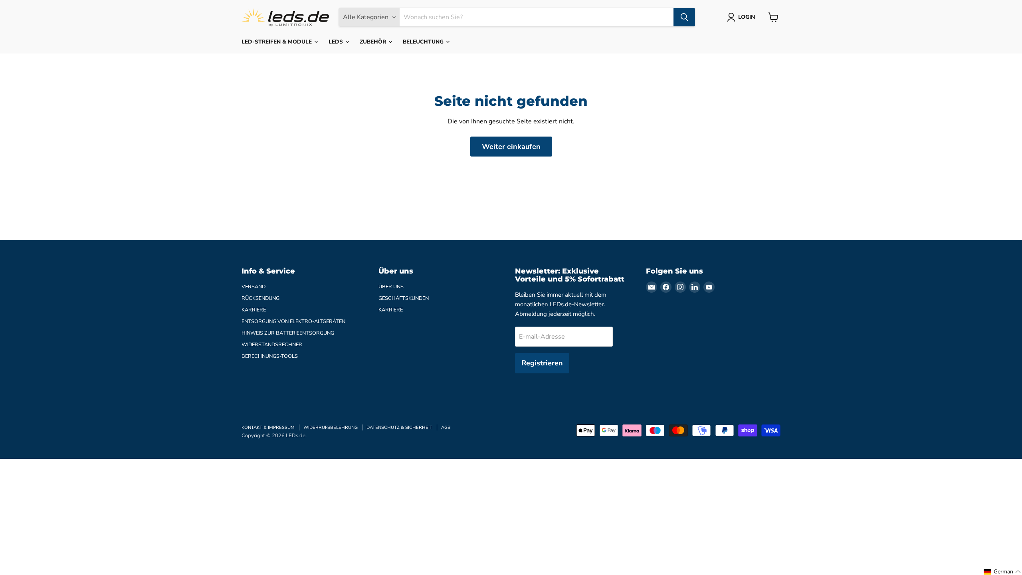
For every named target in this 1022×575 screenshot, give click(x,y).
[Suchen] (684, 17)
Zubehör (374, 42)
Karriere (254, 309)
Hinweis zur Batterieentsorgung (288, 333)
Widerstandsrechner (272, 344)
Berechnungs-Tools (270, 356)
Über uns (391, 286)
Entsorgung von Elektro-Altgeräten (293, 321)
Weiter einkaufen (511, 146)
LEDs (337, 42)
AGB (446, 427)
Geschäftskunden (403, 298)
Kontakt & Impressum (268, 427)
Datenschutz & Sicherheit (399, 427)
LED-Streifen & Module (277, 42)
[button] (1002, 572)
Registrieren (542, 363)
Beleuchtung (424, 42)
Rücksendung (260, 298)
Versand (253, 286)
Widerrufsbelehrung (330, 427)
